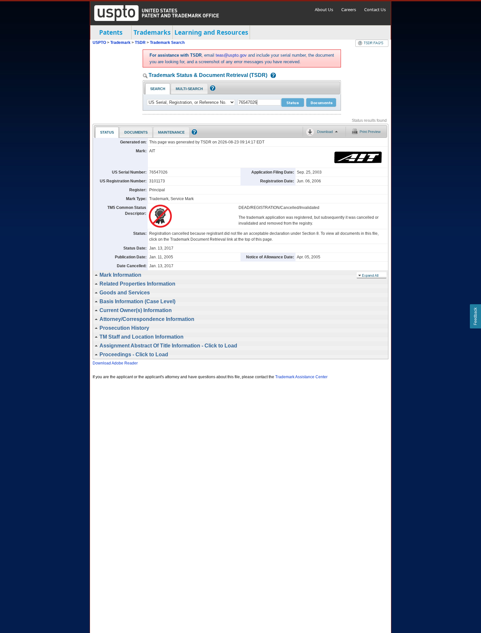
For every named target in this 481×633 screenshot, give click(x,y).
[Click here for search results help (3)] (193, 133)
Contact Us (375, 9)
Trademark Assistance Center (301, 377)
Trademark (120, 42)
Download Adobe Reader (115, 363)
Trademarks (152, 32)
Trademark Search (167, 42)
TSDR (141, 42)
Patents (110, 32)
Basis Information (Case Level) (137, 301)
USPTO (99, 42)
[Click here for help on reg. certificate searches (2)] (211, 89)
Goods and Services (124, 292)
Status (107, 132)
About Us (324, 9)
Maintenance (171, 132)
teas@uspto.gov (231, 55)
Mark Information (120, 275)
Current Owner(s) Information (135, 310)
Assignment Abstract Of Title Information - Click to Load (168, 345)
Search (157, 89)
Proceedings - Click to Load (133, 354)
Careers (348, 9)
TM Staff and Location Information (141, 337)
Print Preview (370, 132)
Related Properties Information (137, 284)
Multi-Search (189, 89)
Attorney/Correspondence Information (146, 319)
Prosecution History (124, 328)
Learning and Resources (211, 32)
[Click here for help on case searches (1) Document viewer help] (271, 75)
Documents (136, 132)
